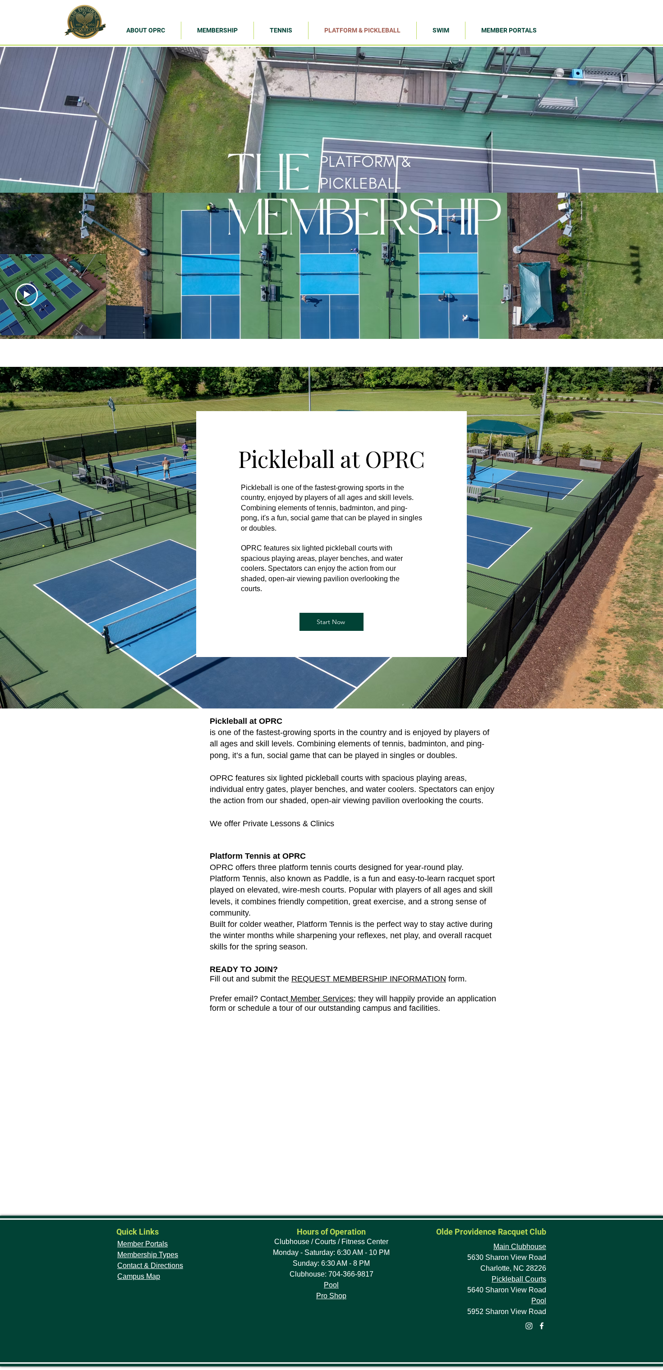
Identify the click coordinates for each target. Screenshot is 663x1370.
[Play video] (26, 294)
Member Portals (142, 1244)
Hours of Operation (331, 1231)
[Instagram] (529, 1325)
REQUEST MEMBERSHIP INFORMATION (368, 978)
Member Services (321, 998)
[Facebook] (541, 1325)
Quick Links (137, 1231)
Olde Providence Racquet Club (491, 1231)
